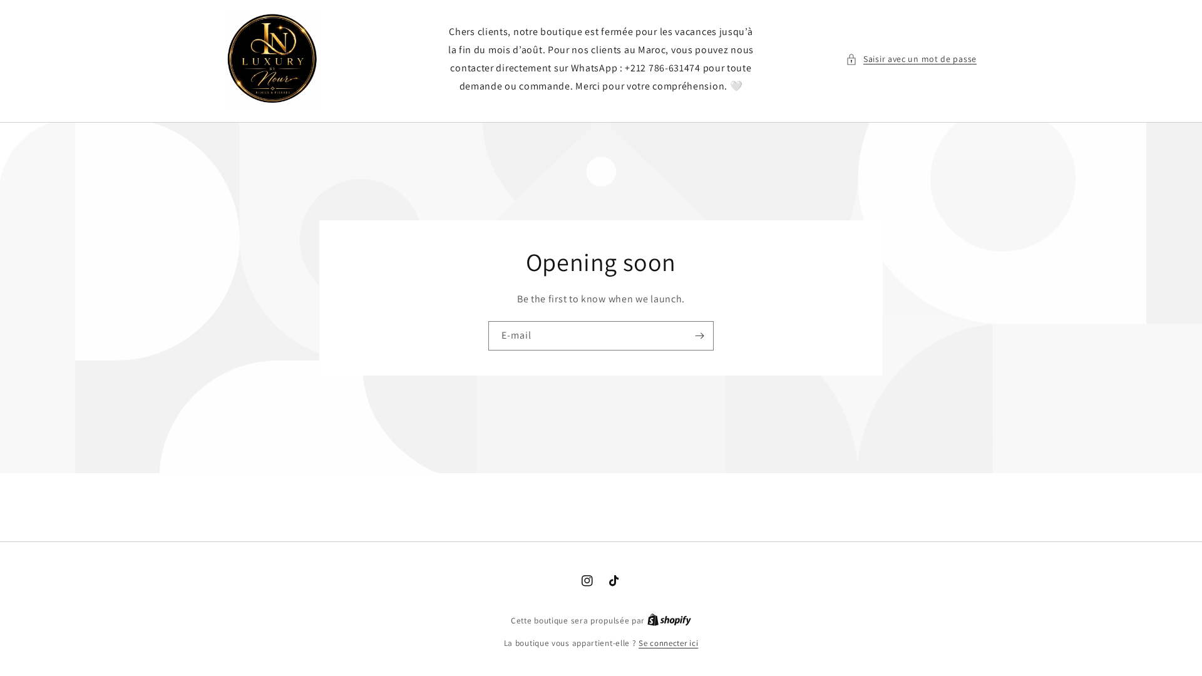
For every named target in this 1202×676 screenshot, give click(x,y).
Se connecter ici (668, 643)
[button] (911, 59)
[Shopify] (669, 620)
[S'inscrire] (699, 336)
